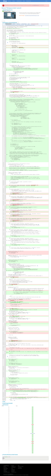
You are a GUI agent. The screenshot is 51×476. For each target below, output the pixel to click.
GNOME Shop (5, 469)
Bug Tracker (12, 471)
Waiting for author (32, 433)
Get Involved (5, 467)
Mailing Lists (13, 469)
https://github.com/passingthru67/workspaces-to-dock (32, 15)
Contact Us (5, 470)
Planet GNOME (20, 468)
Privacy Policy (5, 471)
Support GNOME (6, 468)
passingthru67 (13, 11)
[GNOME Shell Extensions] (5, 1)
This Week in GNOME (20, 466)
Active (32, 406)
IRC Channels (13, 470)
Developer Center (13, 466)
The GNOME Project (6, 465)
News (18, 465)
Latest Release (20, 467)
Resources (12, 465)
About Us (5, 466)
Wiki (12, 468)
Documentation (13, 467)
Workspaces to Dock (7, 11)
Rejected (33, 424)
